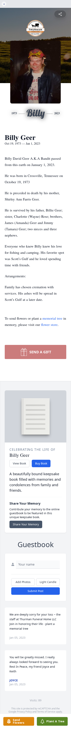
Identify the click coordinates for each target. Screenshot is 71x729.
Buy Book (41, 463)
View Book (19, 463)
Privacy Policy (24, 711)
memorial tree (52, 318)
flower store (49, 324)
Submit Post (35, 591)
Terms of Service (46, 711)
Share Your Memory (26, 524)
